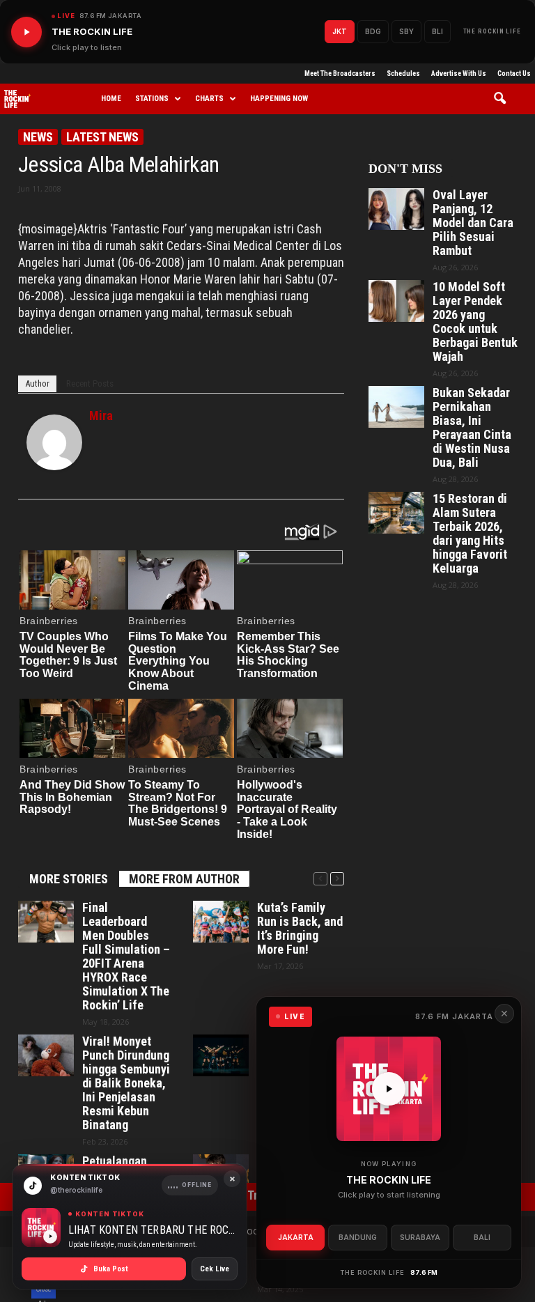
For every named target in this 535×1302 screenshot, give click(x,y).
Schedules (403, 73)
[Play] (26, 32)
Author (37, 383)
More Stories (68, 878)
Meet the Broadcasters (339, 73)
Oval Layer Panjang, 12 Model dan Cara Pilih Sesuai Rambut (473, 223)
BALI (482, 1237)
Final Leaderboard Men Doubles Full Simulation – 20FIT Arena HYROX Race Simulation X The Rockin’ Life (126, 956)
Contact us (514, 73)
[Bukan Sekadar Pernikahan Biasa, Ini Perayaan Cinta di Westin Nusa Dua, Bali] (396, 407)
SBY (406, 31)
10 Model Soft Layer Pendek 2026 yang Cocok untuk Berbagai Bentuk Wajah (475, 322)
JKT (339, 31)
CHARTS (209, 98)
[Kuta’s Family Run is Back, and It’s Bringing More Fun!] (221, 922)
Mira (101, 415)
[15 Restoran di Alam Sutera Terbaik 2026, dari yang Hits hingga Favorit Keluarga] (396, 513)
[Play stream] (388, 1089)
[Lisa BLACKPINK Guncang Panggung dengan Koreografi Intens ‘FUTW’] (221, 1055)
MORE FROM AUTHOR (184, 878)
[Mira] (54, 442)
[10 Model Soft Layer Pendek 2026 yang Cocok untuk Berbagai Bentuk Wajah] (396, 301)
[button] (504, 99)
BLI (437, 31)
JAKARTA (295, 1237)
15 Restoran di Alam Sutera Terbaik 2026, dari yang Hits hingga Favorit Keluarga (470, 533)
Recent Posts (90, 383)
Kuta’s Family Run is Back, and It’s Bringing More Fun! (300, 928)
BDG (373, 31)
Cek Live (214, 1268)
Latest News (102, 137)
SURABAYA (420, 1237)
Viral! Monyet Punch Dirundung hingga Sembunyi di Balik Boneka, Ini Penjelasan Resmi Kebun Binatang (126, 1083)
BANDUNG (358, 1237)
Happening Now (279, 98)
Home (111, 98)
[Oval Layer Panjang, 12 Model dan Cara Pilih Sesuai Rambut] (396, 209)
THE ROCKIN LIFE (492, 31)
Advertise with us (458, 73)
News (38, 137)
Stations (152, 98)
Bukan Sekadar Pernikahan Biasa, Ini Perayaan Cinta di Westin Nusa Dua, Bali (472, 428)
